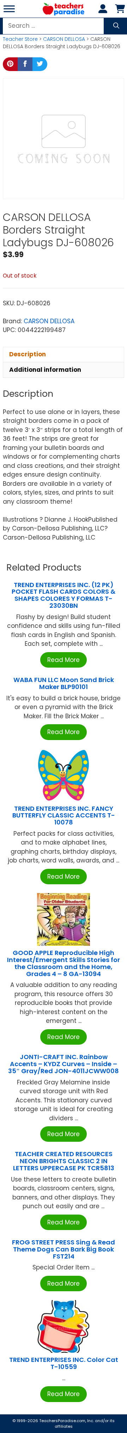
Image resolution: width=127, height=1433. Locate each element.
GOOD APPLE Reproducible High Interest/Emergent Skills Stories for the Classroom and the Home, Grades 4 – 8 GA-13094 (63, 963)
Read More (63, 660)
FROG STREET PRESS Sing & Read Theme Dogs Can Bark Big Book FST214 (63, 1249)
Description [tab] (27, 354)
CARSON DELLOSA (64, 39)
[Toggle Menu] (9, 8)
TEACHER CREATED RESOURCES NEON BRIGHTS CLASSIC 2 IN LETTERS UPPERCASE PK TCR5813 (63, 1160)
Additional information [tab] (45, 369)
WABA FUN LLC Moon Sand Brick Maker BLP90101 (63, 683)
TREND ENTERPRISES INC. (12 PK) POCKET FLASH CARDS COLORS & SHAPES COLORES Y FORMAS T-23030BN (63, 595)
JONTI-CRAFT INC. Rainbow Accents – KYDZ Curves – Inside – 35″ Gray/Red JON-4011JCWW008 (63, 1063)
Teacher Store (20, 39)
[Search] (116, 26)
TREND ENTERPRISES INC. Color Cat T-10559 (63, 1363)
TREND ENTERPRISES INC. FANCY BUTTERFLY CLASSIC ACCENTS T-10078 (63, 815)
